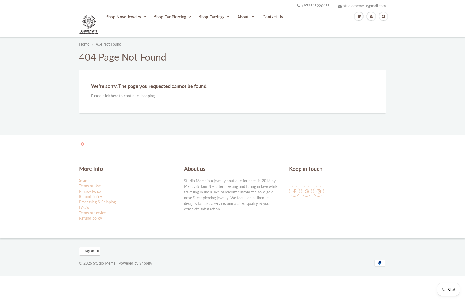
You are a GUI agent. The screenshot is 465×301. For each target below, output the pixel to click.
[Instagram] (318, 191)
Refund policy (90, 218)
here (114, 96)
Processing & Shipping (97, 202)
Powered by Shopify (135, 263)
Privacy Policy (90, 191)
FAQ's (84, 207)
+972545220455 (316, 6)
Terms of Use (90, 186)
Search (84, 180)
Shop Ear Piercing (170, 16)
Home (84, 44)
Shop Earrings (211, 16)
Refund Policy (90, 196)
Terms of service (92, 212)
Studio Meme (104, 263)
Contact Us (273, 16)
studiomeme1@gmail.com (364, 6)
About (243, 16)
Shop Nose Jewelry (123, 16)
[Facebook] (294, 191)
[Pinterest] (306, 191)
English (88, 251)
